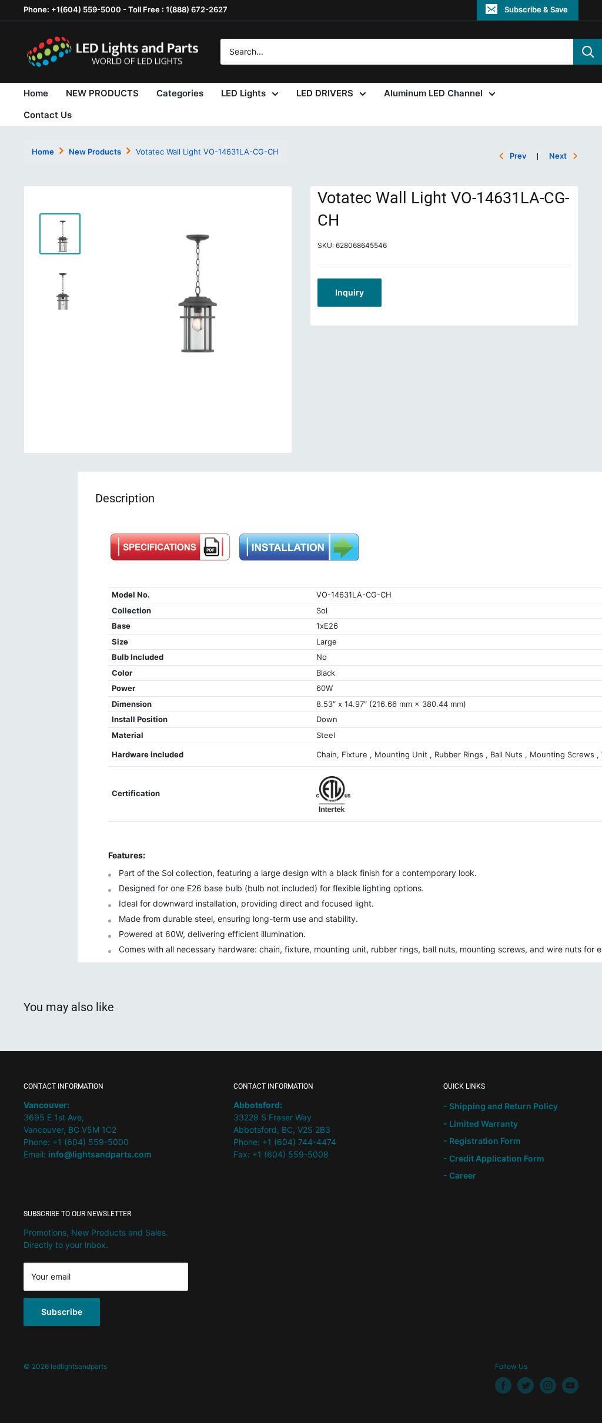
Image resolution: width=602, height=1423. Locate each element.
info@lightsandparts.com (100, 1154)
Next (558, 155)
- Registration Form (482, 1141)
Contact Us (48, 114)
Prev (518, 155)
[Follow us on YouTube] (570, 1385)
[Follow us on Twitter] (525, 1385)
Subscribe (61, 1312)
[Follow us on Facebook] (503, 1385)
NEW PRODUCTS (102, 93)
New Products (95, 151)
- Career (459, 1175)
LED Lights (243, 93)
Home (36, 93)
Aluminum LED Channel (433, 93)
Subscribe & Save (536, 9)
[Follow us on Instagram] (548, 1385)
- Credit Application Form (493, 1158)
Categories (179, 93)
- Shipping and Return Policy (500, 1106)
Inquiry (349, 292)
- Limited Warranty (480, 1124)
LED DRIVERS (324, 93)
